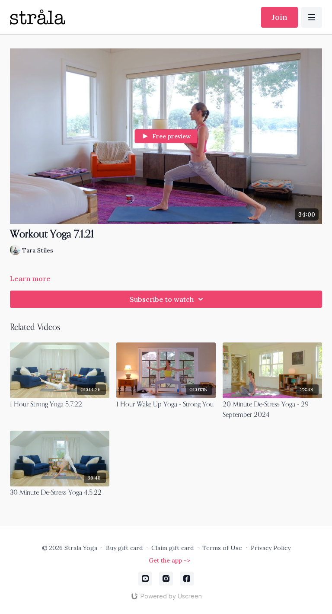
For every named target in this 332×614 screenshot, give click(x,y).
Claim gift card (172, 548)
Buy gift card (124, 548)
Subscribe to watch (162, 299)
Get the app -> (169, 560)
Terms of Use (222, 548)
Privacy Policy (270, 548)
